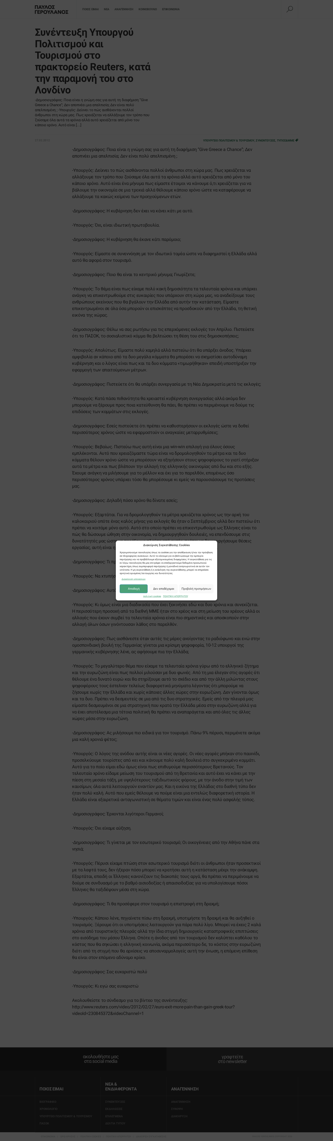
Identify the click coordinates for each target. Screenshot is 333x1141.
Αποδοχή (134, 588)
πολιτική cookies (152, 596)
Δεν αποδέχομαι (163, 588)
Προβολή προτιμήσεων (196, 588)
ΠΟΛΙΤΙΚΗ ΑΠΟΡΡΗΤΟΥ (175, 596)
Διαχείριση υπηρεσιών (133, 579)
